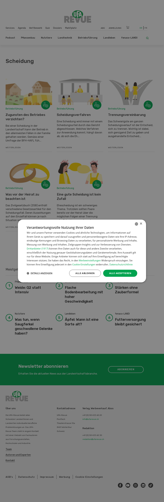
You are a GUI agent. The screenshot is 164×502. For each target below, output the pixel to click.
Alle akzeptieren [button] (120, 273)
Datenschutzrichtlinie (121, 264)
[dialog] (82, 251)
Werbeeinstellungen (90, 260)
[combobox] (136, 224)
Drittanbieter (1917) (38, 248)
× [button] (141, 224)
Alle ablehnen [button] (84, 273)
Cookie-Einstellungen (83, 264)
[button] (39, 273)
